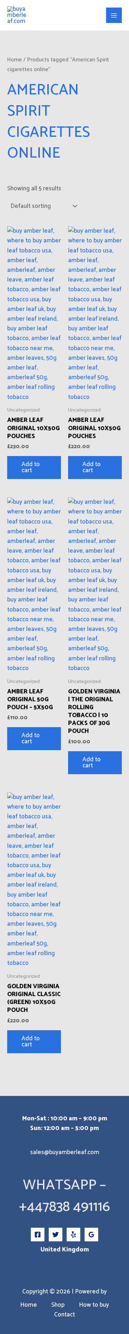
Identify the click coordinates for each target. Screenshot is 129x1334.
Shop (57, 1305)
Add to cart (31, 467)
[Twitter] (55, 1234)
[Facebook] (37, 1234)
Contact (64, 1315)
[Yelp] (73, 1234)
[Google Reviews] (91, 1234)
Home (14, 59)
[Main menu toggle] (114, 15)
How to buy (94, 1305)
